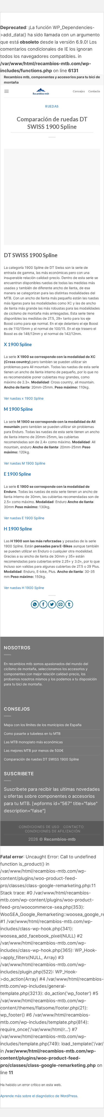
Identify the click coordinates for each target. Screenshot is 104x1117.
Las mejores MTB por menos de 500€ (33, 750)
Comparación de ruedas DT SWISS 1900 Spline (41, 759)
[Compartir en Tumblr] (69, 604)
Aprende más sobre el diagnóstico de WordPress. (39, 1096)
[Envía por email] (61, 604)
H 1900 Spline (18, 528)
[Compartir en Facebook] (43, 604)
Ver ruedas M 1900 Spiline (24, 463)
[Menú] (6, 91)
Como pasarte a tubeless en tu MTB (32, 733)
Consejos (79, 91)
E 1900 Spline (17, 474)
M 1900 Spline (18, 409)
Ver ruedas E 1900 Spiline (24, 518)
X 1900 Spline (18, 344)
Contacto (94, 91)
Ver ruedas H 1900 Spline (24, 588)
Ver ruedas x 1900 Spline (24, 398)
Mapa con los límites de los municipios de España (43, 725)
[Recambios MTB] (41, 91)
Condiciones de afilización (53, 831)
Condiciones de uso (39, 827)
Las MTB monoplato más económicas (33, 742)
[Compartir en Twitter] (52, 604)
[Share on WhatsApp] (35, 604)
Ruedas (52, 106)
